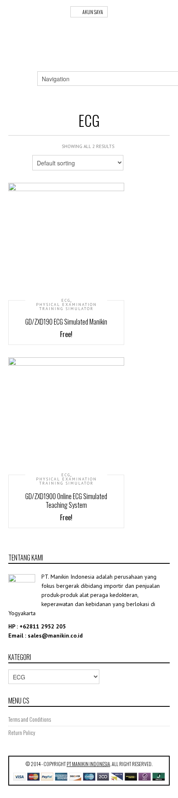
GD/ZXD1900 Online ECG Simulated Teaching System (66, 500)
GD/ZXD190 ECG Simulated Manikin (66, 322)
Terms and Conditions (29, 719)
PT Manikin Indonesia (88, 763)
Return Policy (21, 732)
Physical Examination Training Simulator (66, 307)
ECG (65, 300)
